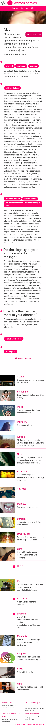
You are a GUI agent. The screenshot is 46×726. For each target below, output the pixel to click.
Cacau (20, 376)
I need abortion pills (23, 8)
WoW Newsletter (32, 713)
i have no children (14, 338)
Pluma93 (21, 503)
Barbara (21, 518)
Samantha (22, 391)
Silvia (20, 668)
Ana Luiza (22, 598)
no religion (10, 351)
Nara (19, 454)
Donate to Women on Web (11, 715)
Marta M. (22, 421)
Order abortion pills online (33, 703)
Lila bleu (21, 613)
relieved (9, 66)
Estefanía (22, 636)
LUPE (20, 566)
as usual (33, 66)
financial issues (13, 198)
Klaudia (21, 436)
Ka (18, 581)
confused (21, 66)
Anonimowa (23, 471)
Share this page (24, 358)
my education (30, 198)
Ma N (20, 406)
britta (19, 683)
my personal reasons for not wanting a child (23, 204)
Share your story (34, 34)
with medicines (12, 88)
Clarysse (21, 488)
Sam (19, 548)
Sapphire (21, 653)
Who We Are (7, 702)
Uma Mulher (23, 533)
